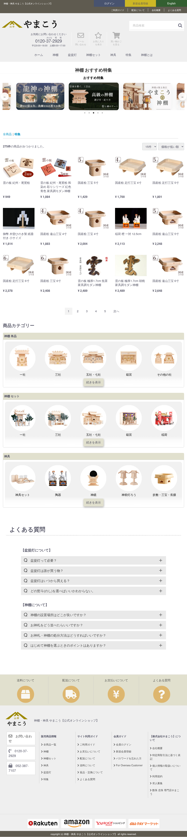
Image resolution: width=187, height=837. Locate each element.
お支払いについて (89, 751)
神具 (113, 55)
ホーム (38, 55)
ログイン (109, 3)
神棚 (55, 55)
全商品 (7, 134)
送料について (87, 765)
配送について (138, 10)
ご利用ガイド (117, 10)
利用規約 (157, 776)
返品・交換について (91, 772)
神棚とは (147, 55)
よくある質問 (174, 10)
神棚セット (93, 55)
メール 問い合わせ (80, 43)
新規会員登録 (140, 3)
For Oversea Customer (129, 765)
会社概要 (156, 10)
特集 (128, 55)
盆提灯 (72, 55)
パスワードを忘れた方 (128, 758)
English (171, 3)
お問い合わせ (20, 738)
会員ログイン (123, 744)
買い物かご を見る (116, 43)
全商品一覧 (49, 744)
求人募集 (157, 783)
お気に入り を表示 (98, 43)
